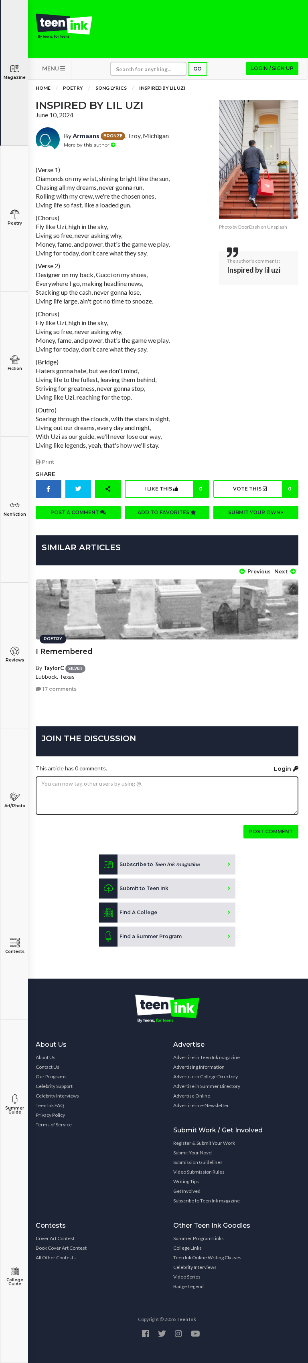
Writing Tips (186, 1181)
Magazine (15, 77)
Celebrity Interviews (57, 1096)
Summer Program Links (198, 1238)
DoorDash (249, 227)
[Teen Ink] (64, 26)
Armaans (86, 135)
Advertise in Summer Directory (206, 1086)
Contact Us (47, 1067)
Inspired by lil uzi (162, 88)
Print (47, 462)
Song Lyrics (111, 88)
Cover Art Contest (55, 1238)
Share (45, 474)
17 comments (59, 689)
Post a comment (75, 512)
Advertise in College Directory (205, 1077)
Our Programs (51, 1077)
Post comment (271, 831)
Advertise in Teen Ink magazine (206, 1057)
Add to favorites (164, 512)
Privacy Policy (50, 1115)
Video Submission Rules (199, 1172)
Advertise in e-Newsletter (201, 1105)
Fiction (15, 368)
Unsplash (277, 227)
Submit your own (255, 512)
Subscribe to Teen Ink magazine (206, 1201)
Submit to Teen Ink (144, 888)
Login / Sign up (272, 68)
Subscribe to (160, 864)
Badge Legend (188, 1286)
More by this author (87, 145)
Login (283, 768)
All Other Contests (56, 1257)
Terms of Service (54, 1125)
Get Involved (187, 1191)
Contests (14, 951)
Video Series (187, 1277)
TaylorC (53, 667)
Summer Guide (14, 1110)
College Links (187, 1248)
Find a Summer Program (151, 936)
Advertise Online (191, 1096)
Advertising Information (199, 1067)
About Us (45, 1057)
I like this (173, 489)
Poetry (15, 223)
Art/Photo (14, 805)
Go (197, 69)
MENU (51, 68)
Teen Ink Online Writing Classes (207, 1257)
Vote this (262, 489)
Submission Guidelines (198, 1162)
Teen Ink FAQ (50, 1105)
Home (43, 88)
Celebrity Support (54, 1086)
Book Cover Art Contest (61, 1248)
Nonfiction (15, 514)
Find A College (138, 912)
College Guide (14, 1282)
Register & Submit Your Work (204, 1143)
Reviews (15, 660)
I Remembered (64, 651)
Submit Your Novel (193, 1153)
